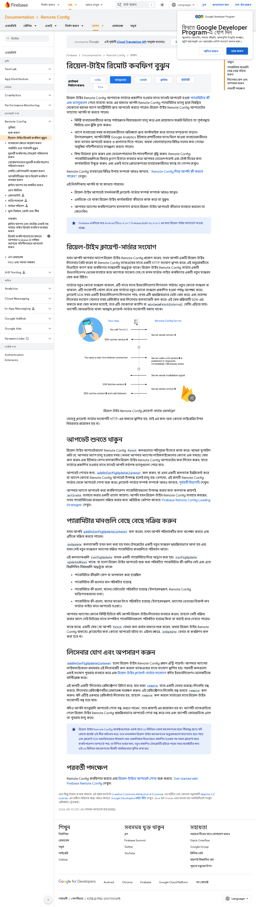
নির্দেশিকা (63, 834)
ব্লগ (204, 5)
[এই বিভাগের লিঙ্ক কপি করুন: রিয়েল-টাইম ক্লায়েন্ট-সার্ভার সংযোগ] (160, 247)
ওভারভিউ (10, 26)
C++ (100, 87)
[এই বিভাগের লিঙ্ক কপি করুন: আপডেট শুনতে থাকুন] (126, 440)
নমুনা (133, 26)
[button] (23, 69)
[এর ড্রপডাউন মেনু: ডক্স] (77, 5)
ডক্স (70, 5)
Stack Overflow (200, 840)
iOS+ (98, 80)
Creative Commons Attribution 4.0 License (137, 794)
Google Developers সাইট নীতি (128, 798)
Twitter (128, 847)
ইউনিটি (185, 80)
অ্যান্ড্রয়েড (120, 80)
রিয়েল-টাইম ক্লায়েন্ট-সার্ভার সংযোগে (142, 673)
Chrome (127, 882)
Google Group (199, 847)
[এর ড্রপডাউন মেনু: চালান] (104, 26)
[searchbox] (27, 38)
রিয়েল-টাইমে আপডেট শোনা (137, 779)
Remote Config (55, 17)
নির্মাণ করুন (48, 5)
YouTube (129, 853)
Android (109, 882)
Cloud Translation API (131, 42)
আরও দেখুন (92, 5)
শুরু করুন (237, 51)
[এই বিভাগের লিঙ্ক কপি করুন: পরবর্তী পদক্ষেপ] (111, 768)
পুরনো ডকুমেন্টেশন (201, 866)
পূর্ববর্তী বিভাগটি (189, 483)
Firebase (72, 55)
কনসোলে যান (221, 5)
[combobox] (135, 4)
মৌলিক (27, 26)
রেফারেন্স (117, 26)
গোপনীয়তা (77, 898)
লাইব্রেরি (63, 853)
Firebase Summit (135, 840)
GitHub (63, 859)
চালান (95, 26)
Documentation (19, 17)
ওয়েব (143, 80)
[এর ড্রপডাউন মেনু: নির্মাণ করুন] (59, 5)
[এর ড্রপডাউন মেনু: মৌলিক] (36, 26)
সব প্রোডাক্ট (202, 882)
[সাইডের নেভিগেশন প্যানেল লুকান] (48, 900)
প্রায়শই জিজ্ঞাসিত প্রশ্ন (202, 859)
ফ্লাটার (163, 80)
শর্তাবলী (63, 898)
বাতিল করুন (211, 51)
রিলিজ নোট (196, 853)
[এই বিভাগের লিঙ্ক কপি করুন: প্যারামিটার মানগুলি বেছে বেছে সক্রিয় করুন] (180, 521)
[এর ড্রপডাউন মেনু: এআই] (57, 26)
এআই (48, 26)
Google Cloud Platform (173, 882)
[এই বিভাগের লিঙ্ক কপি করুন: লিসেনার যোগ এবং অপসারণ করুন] (159, 653)
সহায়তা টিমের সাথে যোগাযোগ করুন (210, 834)
